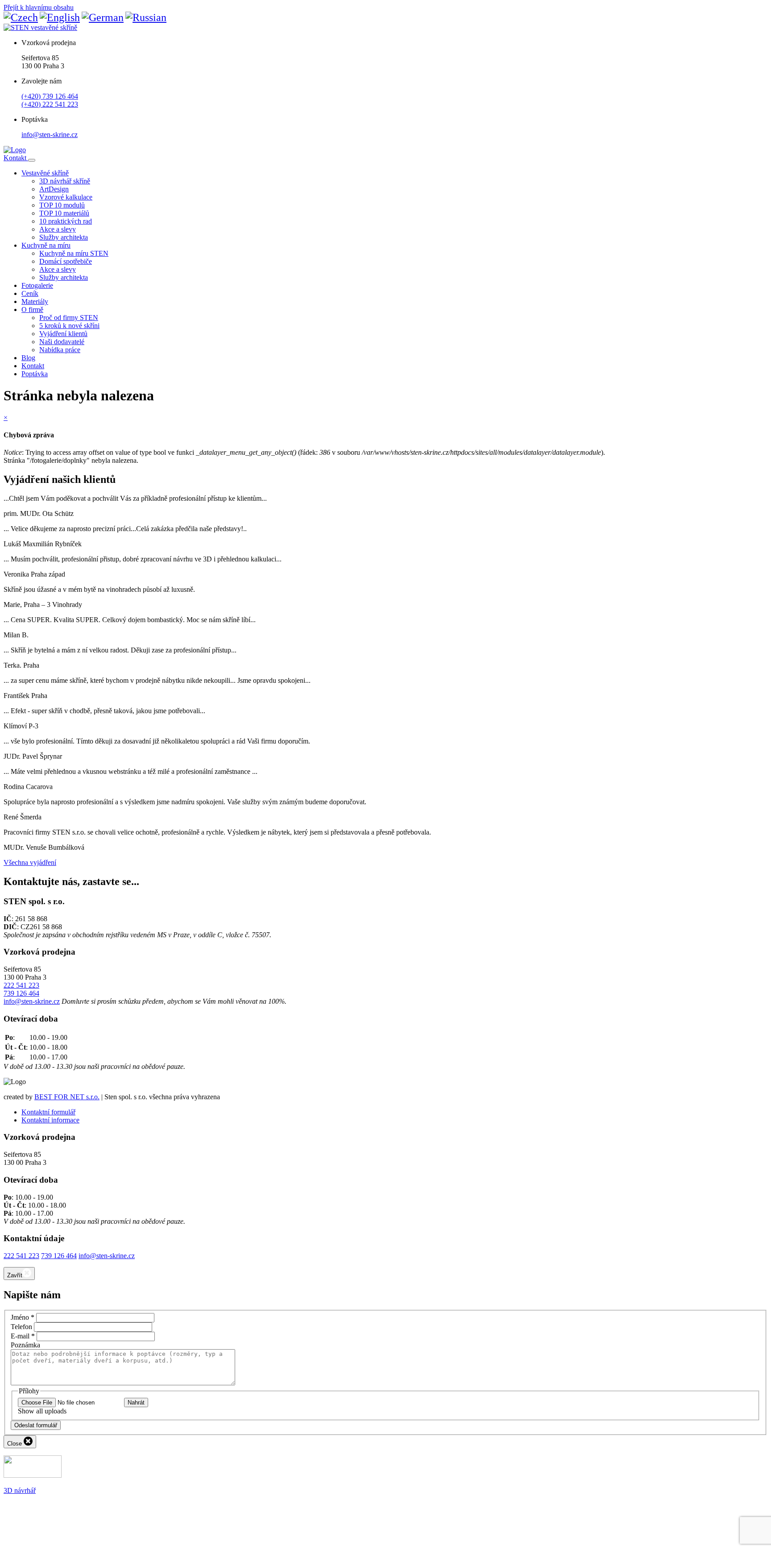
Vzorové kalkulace (65, 197)
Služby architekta (63, 237)
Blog (28, 358)
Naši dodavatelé (61, 341)
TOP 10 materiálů (64, 213)
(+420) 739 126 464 (49, 96)
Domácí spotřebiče (65, 261)
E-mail (23, 1336)
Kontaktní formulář (48, 1112)
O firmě (32, 309)
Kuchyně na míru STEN (73, 253)
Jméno (22, 1317)
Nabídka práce (59, 349)
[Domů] (15, 150)
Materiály (34, 301)
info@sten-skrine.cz (49, 134)
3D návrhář (20, 1490)
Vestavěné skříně (45, 173)
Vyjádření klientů (63, 333)
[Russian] (145, 17)
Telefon (21, 1326)
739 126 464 (21, 993)
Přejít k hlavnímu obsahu (39, 7)
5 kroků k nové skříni (69, 325)
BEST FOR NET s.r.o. (66, 1097)
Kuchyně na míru (45, 245)
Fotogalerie (37, 285)
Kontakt (16, 158)
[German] (103, 17)
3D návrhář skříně (64, 181)
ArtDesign (54, 189)
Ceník (29, 293)
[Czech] (21, 17)
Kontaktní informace (50, 1120)
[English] (60, 17)
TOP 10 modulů (62, 205)
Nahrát (136, 1402)
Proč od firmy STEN (68, 317)
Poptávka (34, 374)
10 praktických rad (65, 221)
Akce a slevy (57, 229)
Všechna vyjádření (30, 862)
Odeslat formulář (35, 1425)
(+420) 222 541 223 (49, 104)
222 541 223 (21, 985)
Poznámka (25, 1345)
